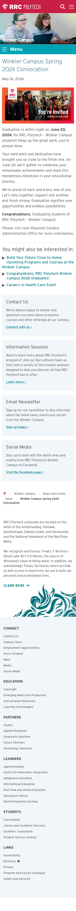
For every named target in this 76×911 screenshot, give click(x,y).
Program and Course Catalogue (24, 873)
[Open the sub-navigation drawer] (4, 49)
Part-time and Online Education (24, 790)
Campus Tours (12, 642)
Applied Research (15, 730)
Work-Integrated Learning (20, 801)
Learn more (14, 585)
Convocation (11, 819)
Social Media (11, 671)
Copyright (10, 689)
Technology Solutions (17, 748)
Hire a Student (13, 653)
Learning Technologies (18, 707)
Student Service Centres (19, 837)
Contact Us (10, 636)
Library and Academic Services (24, 825)
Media (7, 665)
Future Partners (14, 742)
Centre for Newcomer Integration (25, 772)
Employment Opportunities (21, 647)
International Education (19, 784)
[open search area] (62, 6)
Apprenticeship (13, 766)
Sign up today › (17, 427)
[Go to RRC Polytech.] (4, 493)
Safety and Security (16, 878)
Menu (16, 49)
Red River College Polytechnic (21, 7)
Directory (9, 861)
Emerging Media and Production (24, 695)
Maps (6, 659)
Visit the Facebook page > (25, 472)
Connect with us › (19, 327)
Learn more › (16, 382)
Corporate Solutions (16, 736)
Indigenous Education (17, 778)
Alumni (8, 725)
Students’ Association (18, 831)
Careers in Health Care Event (31, 285)
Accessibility (11, 855)
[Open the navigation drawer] (71, 7)
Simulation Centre (15, 795)
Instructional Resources (19, 701)
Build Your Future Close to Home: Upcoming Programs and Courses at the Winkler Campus (38, 262)
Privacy (8, 867)
